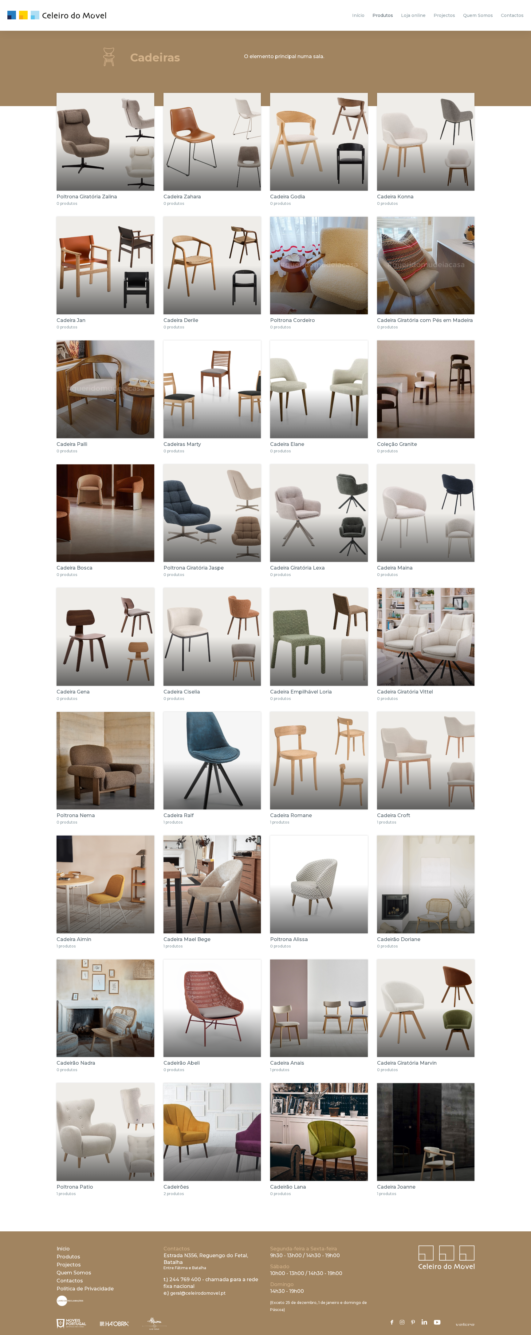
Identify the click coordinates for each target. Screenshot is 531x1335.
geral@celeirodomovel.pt (198, 1293)
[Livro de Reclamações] (70, 1304)
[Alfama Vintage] (154, 1323)
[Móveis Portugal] (71, 1323)
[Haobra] (114, 1323)
